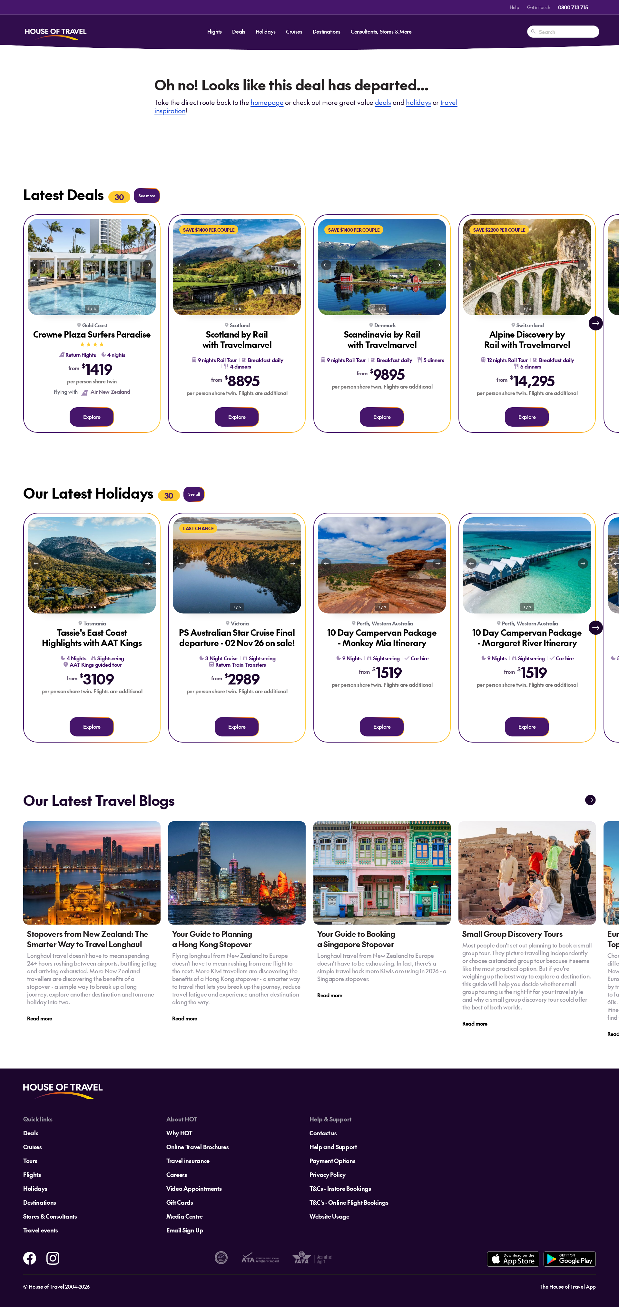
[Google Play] (569, 1259)
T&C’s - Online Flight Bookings (349, 1202)
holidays (418, 102)
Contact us (323, 1133)
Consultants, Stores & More (381, 31)
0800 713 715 (573, 7)
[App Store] (513, 1259)
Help (514, 7)
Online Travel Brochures (197, 1147)
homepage (267, 102)
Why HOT (179, 1133)
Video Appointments (193, 1188)
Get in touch (538, 7)
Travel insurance (188, 1161)
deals (383, 102)
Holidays (266, 31)
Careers (176, 1174)
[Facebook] (29, 1257)
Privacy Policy (328, 1174)
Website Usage (329, 1216)
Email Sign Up (184, 1230)
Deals (238, 31)
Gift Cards (179, 1202)
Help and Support (333, 1147)
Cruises (294, 31)
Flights (214, 31)
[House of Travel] (56, 31)
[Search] (533, 31)
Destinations (326, 31)
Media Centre (184, 1216)
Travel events (40, 1230)
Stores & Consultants (50, 1216)
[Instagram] (52, 1257)
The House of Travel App (568, 1286)
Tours (30, 1161)
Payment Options (332, 1161)
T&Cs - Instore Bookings (340, 1188)
